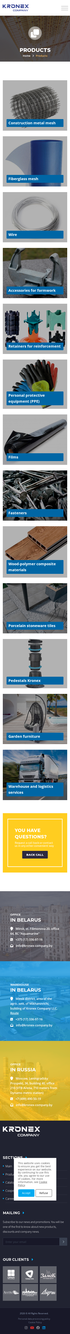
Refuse (43, 1193)
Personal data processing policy (34, 1318)
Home (27, 55)
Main (8, 1166)
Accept (26, 1193)
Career (9, 1199)
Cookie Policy (35, 1322)
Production (12, 1174)
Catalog (10, 1182)
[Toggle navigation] (64, 8)
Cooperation (13, 1191)
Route (14, 1013)
